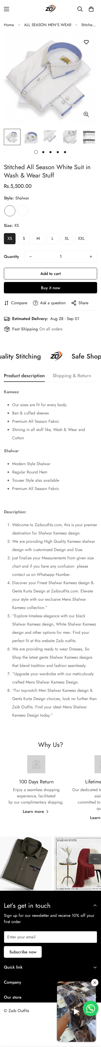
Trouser (23, 211)
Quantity (11, 256)
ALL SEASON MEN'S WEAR (47, 25)
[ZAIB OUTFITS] (50, 9)
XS (10, 238)
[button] (91, 9)
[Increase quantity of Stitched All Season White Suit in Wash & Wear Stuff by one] (91, 256)
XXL (81, 238)
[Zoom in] (86, 114)
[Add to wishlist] (86, 42)
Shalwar (10, 211)
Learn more (33, 811)
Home (9, 25)
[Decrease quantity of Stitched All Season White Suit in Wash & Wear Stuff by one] (31, 256)
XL (67, 238)
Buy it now (50, 288)
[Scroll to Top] (91, 1019)
